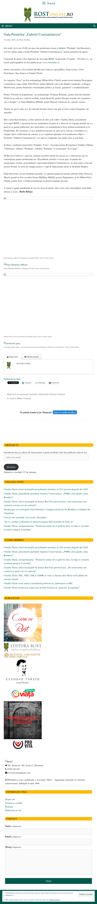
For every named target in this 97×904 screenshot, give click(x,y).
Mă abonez (11, 467)
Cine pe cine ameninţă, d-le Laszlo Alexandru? (25, 517)
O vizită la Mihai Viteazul (19, 398)
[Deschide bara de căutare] (94, 25)
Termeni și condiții (13, 802)
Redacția (9, 806)
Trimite (48, 881)
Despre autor (13, 356)
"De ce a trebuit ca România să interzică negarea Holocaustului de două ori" (39, 521)
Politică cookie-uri (54, 900)
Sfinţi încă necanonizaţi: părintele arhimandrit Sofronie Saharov (36, 394)
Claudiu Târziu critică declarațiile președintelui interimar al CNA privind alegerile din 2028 (46, 489)
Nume (13, 826)
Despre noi (10, 799)
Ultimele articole (32, 356)
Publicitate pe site (13, 810)
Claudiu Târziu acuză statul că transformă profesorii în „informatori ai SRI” (38, 583)
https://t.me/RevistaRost (65, 412)
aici (26, 108)
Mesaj (13, 847)
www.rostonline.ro (50, 62)
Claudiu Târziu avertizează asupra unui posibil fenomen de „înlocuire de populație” (42, 587)
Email (13, 836)
